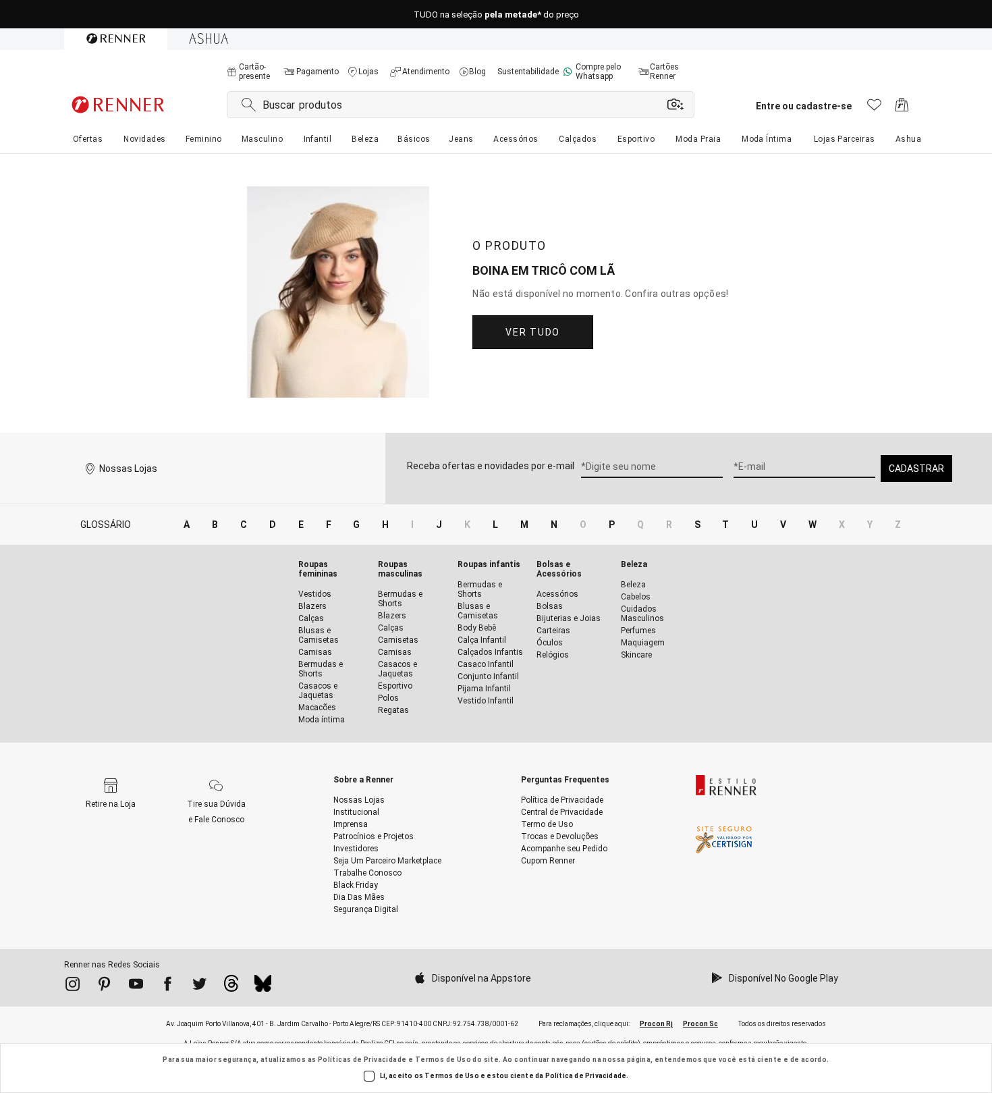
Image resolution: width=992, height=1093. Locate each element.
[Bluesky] (262, 987)
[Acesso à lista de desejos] (874, 108)
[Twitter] (199, 986)
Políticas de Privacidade (362, 1059)
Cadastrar (916, 468)
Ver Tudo (532, 332)
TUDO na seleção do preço (496, 14)
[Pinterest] (104, 986)
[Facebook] (167, 986)
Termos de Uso (443, 1059)
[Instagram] (72, 986)
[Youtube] (136, 986)
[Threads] (231, 987)
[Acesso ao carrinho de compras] (901, 108)
